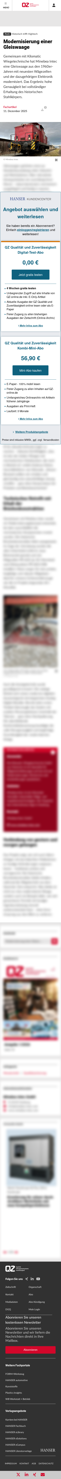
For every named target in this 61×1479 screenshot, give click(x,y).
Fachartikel (10, 107)
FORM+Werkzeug (14, 1374)
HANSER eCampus (15, 1445)
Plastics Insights (13, 1393)
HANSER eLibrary (14, 1432)
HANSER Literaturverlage (18, 1451)
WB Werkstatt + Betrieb (17, 1399)
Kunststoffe (11, 1386)
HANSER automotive (16, 1380)
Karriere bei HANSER (16, 1420)
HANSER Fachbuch (15, 1426)
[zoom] (56, 160)
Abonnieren (30, 1350)
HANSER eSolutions (16, 1438)
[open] (42, 110)
